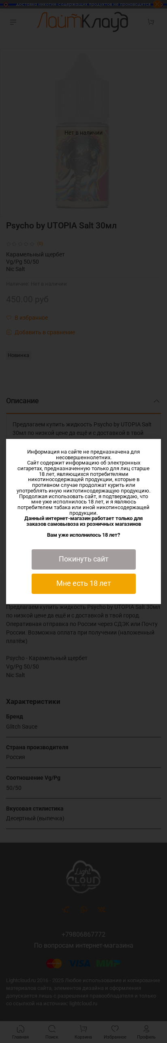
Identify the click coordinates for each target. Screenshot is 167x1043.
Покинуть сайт (84, 559)
